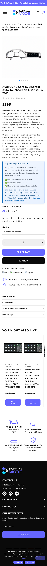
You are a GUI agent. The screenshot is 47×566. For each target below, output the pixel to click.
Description (8, 296)
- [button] (4, 242)
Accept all (18, 562)
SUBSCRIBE (23, 535)
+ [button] (42, 242)
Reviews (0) (7, 314)
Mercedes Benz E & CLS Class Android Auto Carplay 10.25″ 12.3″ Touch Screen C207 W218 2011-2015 (13, 378)
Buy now (23, 261)
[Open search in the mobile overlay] (38, 12)
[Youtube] (17, 493)
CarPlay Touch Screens (21, 24)
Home (5, 24)
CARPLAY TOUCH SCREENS (11, 365)
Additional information (14, 308)
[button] (19, 80)
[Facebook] (11, 493)
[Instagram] (4, 493)
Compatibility (9, 302)
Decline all (30, 562)
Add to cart (23, 252)
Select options (13, 402)
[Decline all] (40, 558)
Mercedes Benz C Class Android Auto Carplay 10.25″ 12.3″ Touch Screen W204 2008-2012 (32, 378)
